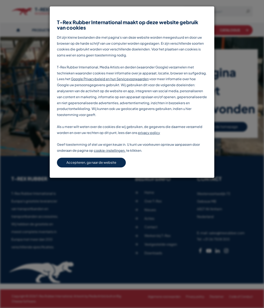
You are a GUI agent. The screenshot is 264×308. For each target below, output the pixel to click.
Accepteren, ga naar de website (91, 162)
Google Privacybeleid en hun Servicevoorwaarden (110, 79)
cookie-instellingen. (110, 150)
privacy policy (149, 132)
